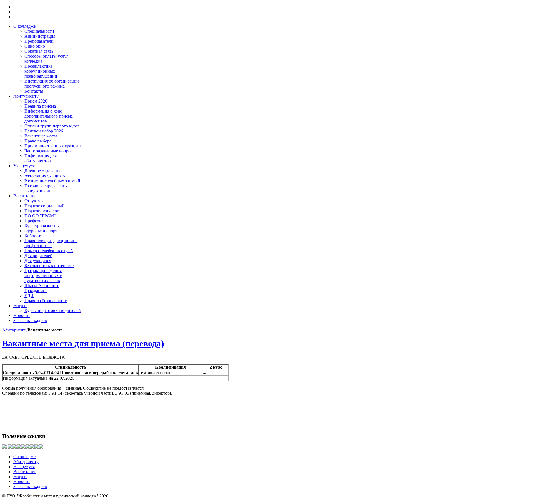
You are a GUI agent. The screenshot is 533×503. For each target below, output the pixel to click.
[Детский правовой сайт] (32, 447)
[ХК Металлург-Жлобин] (41, 447)
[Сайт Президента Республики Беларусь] (10, 447)
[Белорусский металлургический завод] (4, 447)
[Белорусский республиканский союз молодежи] (19, 447)
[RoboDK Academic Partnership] (36, 447)
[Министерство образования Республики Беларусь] (14, 447)
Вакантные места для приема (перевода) (83, 343)
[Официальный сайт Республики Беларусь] (23, 447)
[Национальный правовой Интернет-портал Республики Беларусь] (28, 447)
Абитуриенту (14, 330)
